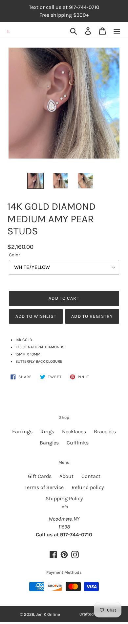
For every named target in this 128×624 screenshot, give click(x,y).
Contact (90, 476)
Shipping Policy (64, 498)
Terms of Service (44, 487)
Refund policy (88, 487)
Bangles (49, 443)
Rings (47, 431)
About (66, 476)
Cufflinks (78, 443)
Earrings (22, 431)
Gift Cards (40, 476)
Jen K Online (48, 614)
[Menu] (117, 30)
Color (14, 255)
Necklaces (74, 431)
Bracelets (105, 431)
